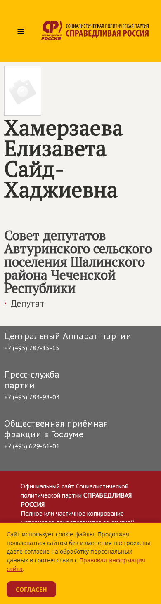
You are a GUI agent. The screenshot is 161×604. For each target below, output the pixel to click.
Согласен (31, 589)
